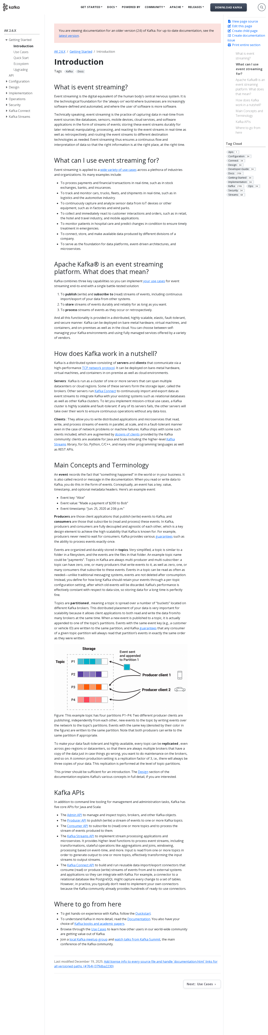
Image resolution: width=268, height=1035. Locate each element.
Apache (175, 7)
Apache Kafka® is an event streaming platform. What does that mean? (250, 87)
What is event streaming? (245, 55)
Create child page (244, 31)
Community (154, 7)
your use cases (154, 281)
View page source (244, 21)
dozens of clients (127, 434)
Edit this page (241, 26)
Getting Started (81, 51)
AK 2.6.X (59, 51)
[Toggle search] (262, 7)
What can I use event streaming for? (249, 69)
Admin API (74, 815)
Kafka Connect (105, 391)
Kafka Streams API (80, 836)
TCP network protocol (98, 368)
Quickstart (143, 913)
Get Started (90, 7)
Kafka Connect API (80, 865)
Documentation (138, 919)
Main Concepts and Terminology (249, 113)
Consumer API (77, 826)
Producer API (76, 820)
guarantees (164, 536)
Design (143, 772)
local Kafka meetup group (88, 939)
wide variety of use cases (118, 170)
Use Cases (98, 929)
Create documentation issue (246, 37)
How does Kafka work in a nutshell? (248, 102)
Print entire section (245, 45)
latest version (69, 36)
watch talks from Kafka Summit (137, 939)
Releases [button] (195, 7)
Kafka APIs (243, 122)
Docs (111, 7)
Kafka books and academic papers (99, 924)
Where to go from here (248, 130)
